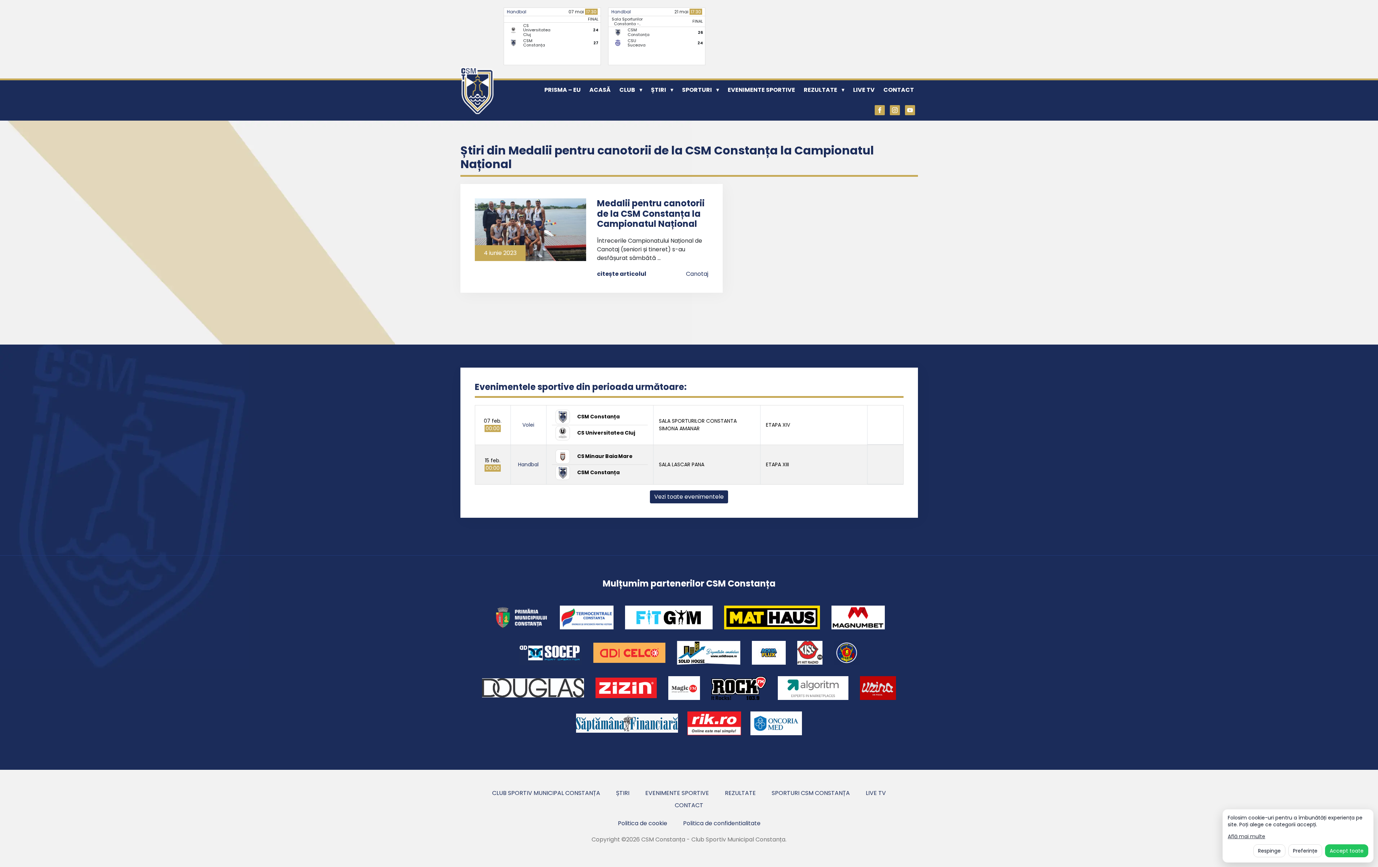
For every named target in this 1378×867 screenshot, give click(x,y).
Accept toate (1347, 850)
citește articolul (621, 274)
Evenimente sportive (761, 90)
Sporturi (697, 90)
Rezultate (820, 90)
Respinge (1269, 850)
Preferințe (1305, 850)
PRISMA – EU (562, 90)
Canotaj (697, 274)
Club (627, 90)
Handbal (516, 12)
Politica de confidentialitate (722, 823)
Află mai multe (1246, 836)
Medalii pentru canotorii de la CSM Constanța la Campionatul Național (651, 213)
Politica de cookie (642, 823)
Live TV (864, 90)
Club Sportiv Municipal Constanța (546, 793)
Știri (658, 90)
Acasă (600, 90)
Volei (528, 424)
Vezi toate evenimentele (689, 497)
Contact (898, 90)
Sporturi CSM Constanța (811, 793)
